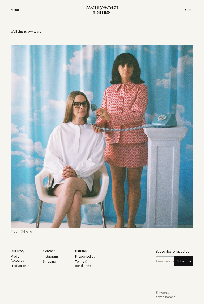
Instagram (50, 256)
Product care (20, 266)
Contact (49, 251)
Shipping (49, 261)
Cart (189, 9)
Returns (81, 251)
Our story (17, 251)
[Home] (102, 10)
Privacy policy (85, 256)
